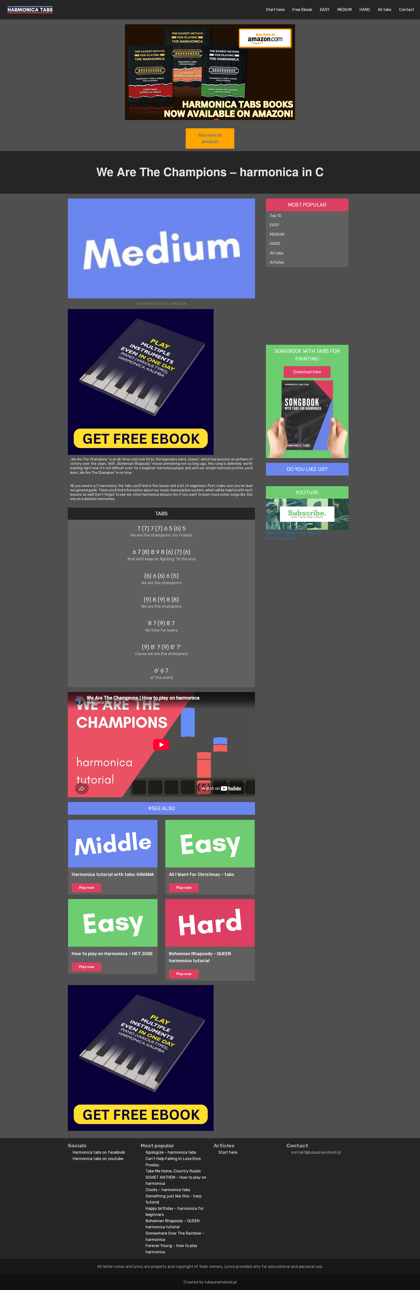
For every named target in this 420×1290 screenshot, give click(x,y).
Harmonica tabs (154, 304)
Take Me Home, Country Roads (173, 1171)
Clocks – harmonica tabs (168, 1189)
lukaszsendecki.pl (221, 1282)
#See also (161, 808)
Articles (277, 262)
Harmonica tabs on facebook (99, 1152)
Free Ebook (302, 9)
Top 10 (275, 215)
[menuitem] (30, 9)
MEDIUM (344, 9)
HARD (364, 9)
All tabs (384, 9)
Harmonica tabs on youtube (98, 1158)
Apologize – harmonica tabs (171, 1152)
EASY (325, 9)
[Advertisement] (307, 306)
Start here (275, 9)
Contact (406, 9)
